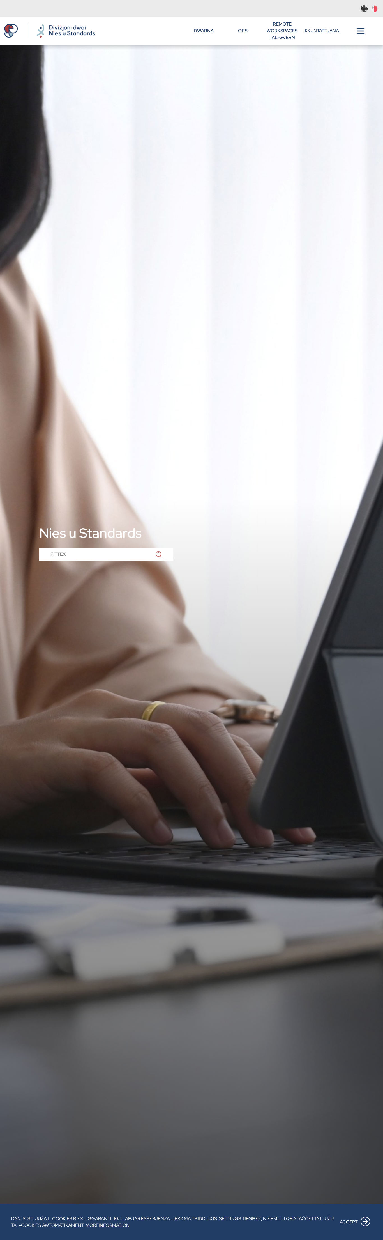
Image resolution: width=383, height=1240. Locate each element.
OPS (243, 31)
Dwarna (204, 31)
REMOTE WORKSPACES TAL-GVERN (282, 30)
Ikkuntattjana (321, 31)
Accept (349, 1222)
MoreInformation (108, 1225)
